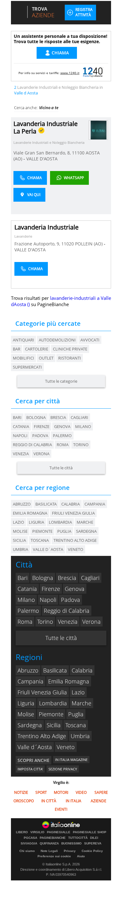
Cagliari (79, 417)
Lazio (78, 692)
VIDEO (81, 792)
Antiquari (23, 340)
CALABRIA (70, 504)
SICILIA (19, 540)
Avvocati (89, 340)
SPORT (41, 792)
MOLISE (20, 531)
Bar (16, 349)
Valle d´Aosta (35, 747)
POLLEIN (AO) (89, 244)
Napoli (20, 435)
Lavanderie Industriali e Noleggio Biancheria (48, 142)
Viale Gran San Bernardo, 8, (42, 153)
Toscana (75, 725)
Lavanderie (23, 236)
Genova (62, 426)
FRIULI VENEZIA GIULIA (73, 513)
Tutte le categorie (61, 381)
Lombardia (53, 703)
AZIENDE (98, 801)
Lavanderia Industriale (46, 227)
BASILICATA (46, 504)
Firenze (41, 426)
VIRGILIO (37, 832)
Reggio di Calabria (32, 444)
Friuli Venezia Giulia (42, 692)
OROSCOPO (23, 801)
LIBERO (22, 832)
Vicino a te (48, 107)
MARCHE (85, 522)
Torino (81, 444)
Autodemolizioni (57, 340)
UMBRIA (20, 549)
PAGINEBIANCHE (53, 837)
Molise (26, 714)
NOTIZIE (21, 792)
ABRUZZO (22, 504)
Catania (21, 426)
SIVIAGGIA (29, 843)
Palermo (62, 435)
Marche (81, 703)
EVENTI (61, 809)
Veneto (66, 747)
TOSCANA (40, 540)
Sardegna (30, 725)
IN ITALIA (73, 801)
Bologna (36, 417)
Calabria (82, 670)
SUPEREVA (92, 843)
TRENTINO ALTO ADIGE (75, 540)
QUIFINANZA (49, 843)
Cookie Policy (92, 851)
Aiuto (81, 856)
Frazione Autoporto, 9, (37, 244)
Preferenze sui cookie (54, 856)
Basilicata (55, 670)
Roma (63, 444)
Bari (17, 417)
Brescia (58, 417)
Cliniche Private (70, 349)
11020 (67, 244)
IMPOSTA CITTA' (30, 769)
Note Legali (49, 851)
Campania (30, 681)
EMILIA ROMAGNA (30, 513)
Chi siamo (27, 851)
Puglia (76, 714)
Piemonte (51, 714)
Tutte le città (61, 468)
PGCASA (30, 837)
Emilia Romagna (68, 681)
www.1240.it (69, 73)
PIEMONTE (42, 531)
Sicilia (54, 725)
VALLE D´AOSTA (48, 549)
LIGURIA (36, 522)
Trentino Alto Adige (42, 736)
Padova (40, 435)
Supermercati (27, 367)
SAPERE (101, 792)
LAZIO (18, 522)
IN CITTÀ (48, 801)
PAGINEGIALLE (58, 832)
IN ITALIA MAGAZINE (71, 759)
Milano (83, 426)
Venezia (21, 453)
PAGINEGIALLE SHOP (89, 832)
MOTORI (61, 792)
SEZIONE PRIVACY (62, 769)
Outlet (46, 358)
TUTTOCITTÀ (78, 837)
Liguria (26, 703)
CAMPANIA (94, 504)
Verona (41, 453)
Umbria (80, 736)
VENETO (75, 549)
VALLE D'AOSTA (42, 159)
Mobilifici (23, 358)
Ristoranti (69, 358)
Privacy (70, 851)
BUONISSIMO (71, 843)
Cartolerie (36, 349)
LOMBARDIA (60, 522)
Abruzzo (28, 670)
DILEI (94, 837)
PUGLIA (64, 531)
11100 (78, 153)
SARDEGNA (86, 531)
